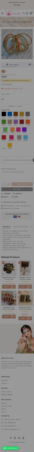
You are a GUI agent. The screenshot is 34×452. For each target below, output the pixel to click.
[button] (10, 448)
